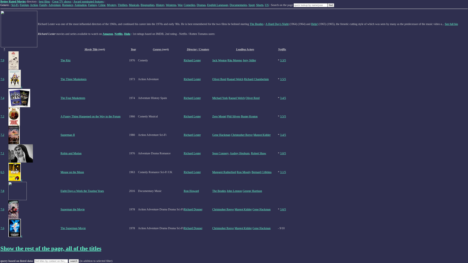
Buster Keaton (249, 116)
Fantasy (92, 5)
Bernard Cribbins (261, 172)
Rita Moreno (234, 60)
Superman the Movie (73, 209)
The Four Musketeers (73, 98)
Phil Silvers (233, 116)
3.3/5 (283, 60)
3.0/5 (283, 153)
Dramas (201, 5)
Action (34, 5)
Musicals (134, 5)
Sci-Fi (14, 5)
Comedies (189, 5)
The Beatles (256, 24)
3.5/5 (283, 79)
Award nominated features (88, 1)
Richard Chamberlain (256, 79)
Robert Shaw (258, 153)
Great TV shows (61, 1)
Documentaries (238, 5)
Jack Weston (219, 60)
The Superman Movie (73, 228)
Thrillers (122, 5)
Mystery (111, 5)
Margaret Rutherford (224, 172)
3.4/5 (283, 98)
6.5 (2, 172)
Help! (314, 24)
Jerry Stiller (249, 60)
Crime (101, 5)
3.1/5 (283, 172)
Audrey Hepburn (240, 153)
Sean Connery (220, 153)
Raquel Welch (235, 79)
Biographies (147, 5)
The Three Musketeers (73, 79)
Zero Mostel (219, 116)
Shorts (259, 5)
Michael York (220, 98)
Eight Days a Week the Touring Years (82, 191)
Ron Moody (244, 172)
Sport (251, 5)
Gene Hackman (221, 134)
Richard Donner (193, 209)
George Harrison (252, 191)
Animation (80, 5)
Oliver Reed (219, 79)
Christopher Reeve (242, 134)
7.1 (2, 153)
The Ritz (66, 60)
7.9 (2, 60)
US (267, 5)
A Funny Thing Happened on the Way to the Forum (90, 116)
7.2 (2, 116)
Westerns (171, 5)
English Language (217, 5)
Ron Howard (191, 191)
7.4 (2, 98)
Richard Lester (192, 60)
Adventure (54, 5)
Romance (67, 5)
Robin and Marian (71, 153)
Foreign (24, 5)
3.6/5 (283, 209)
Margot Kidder (262, 134)
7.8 (2, 191)
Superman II (68, 134)
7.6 (2, 79)
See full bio (451, 24)
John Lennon (234, 191)
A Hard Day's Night (277, 24)
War (180, 5)
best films (44, 1)
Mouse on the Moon (72, 172)
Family (43, 5)
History (160, 5)
